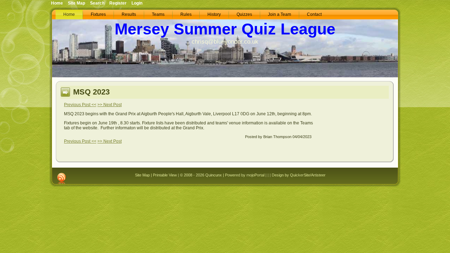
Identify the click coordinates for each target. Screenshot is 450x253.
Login (136, 3)
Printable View (165, 175)
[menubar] (192, 14)
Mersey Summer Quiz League (225, 29)
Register (118, 3)
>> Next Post (109, 104)
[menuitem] (69, 14)
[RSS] (61, 178)
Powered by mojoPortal (244, 175)
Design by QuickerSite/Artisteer (299, 175)
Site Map (142, 175)
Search (97, 3)
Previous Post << (80, 104)
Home (57, 3)
